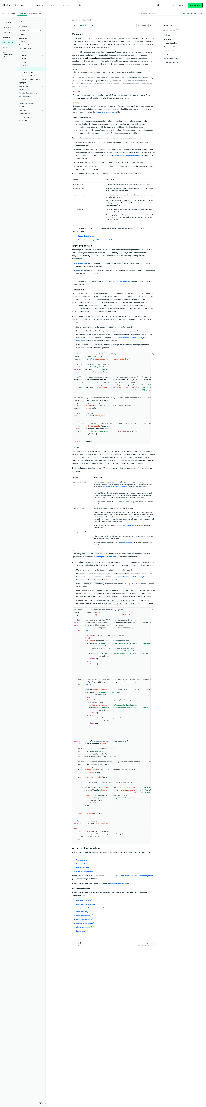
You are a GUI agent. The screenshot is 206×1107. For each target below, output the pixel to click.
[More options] (150, 25)
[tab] (22, 13)
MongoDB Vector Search (27, 100)
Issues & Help (23, 120)
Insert (24, 52)
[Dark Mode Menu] (201, 13)
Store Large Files (27, 72)
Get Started (195, 5)
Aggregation (23, 83)
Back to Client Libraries (28, 22)
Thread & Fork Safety (29, 76)
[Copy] (153, 353)
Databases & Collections (27, 45)
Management (7, 37)
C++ (96, 20)
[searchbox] (158, 13)
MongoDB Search (25, 96)
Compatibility (23, 113)
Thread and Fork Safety (105, 112)
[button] (161, 5)
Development (7, 32)
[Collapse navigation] (45, 1103)
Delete (24, 62)
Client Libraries (87, 20)
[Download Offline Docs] (40, 1103)
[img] (164, 29)
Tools (5, 48)
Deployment (7, 27)
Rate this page (167, 26)
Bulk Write (25, 65)
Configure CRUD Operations (31, 79)
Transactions (26, 69)
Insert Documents (116, 883)
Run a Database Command (28, 93)
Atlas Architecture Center (7, 54)
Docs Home (76, 20)
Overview (22, 34)
